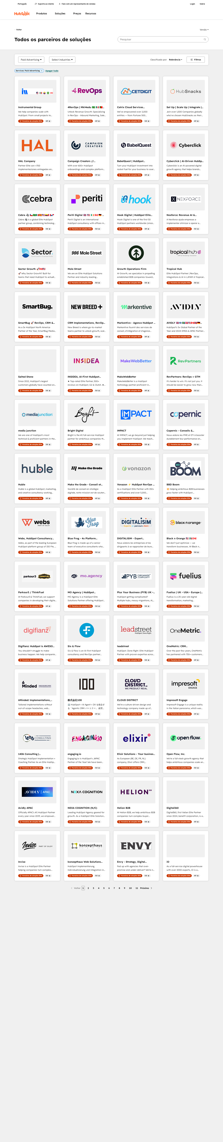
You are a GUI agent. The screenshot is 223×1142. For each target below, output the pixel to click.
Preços (77, 13)
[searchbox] (163, 39)
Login (192, 4)
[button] (204, 29)
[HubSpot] (22, 13)
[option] (30, 59)
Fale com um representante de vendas (78, 4)
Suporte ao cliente (46, 4)
